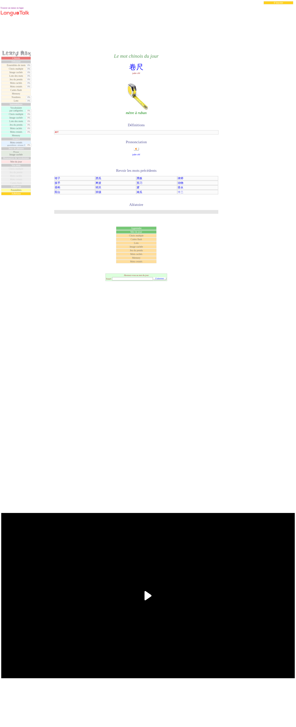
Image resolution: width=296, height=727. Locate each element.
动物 (180, 182)
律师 (180, 178)
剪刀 (139, 182)
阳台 (57, 192)
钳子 (57, 178)
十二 (180, 192)
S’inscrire (278, 2)
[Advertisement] (148, 28)
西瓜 (98, 178)
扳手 (57, 182)
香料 (57, 187)
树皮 (98, 182)
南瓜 (139, 192)
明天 (98, 187)
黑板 (139, 178)
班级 (98, 192)
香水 (180, 187)
